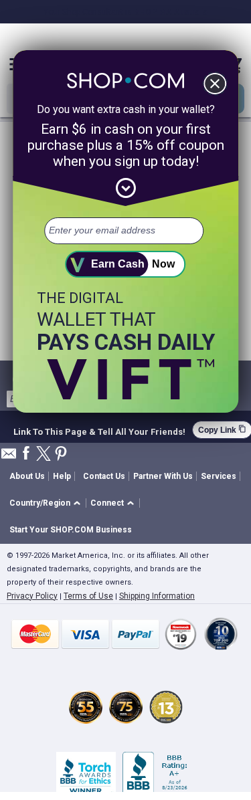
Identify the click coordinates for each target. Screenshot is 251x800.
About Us (27, 476)
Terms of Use (88, 596)
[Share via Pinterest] (61, 454)
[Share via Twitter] (43, 454)
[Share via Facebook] (26, 454)
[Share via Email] (8, 457)
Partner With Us (163, 476)
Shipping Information (157, 596)
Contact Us (104, 476)
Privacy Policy (32, 596)
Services (218, 476)
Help (62, 476)
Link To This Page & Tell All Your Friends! (99, 430)
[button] (47, 503)
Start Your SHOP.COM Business (70, 529)
